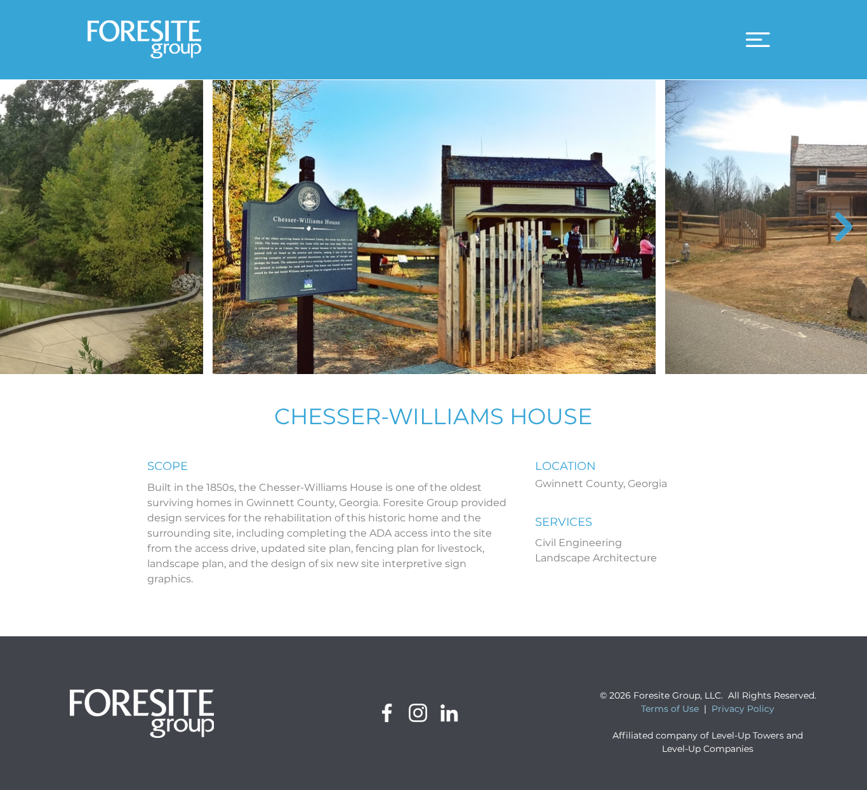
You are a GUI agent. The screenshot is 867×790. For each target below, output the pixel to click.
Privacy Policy (742, 708)
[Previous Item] (23, 226)
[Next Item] (843, 226)
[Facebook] (386, 712)
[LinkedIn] (449, 712)
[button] (758, 39)
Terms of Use (670, 708)
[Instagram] (418, 712)
